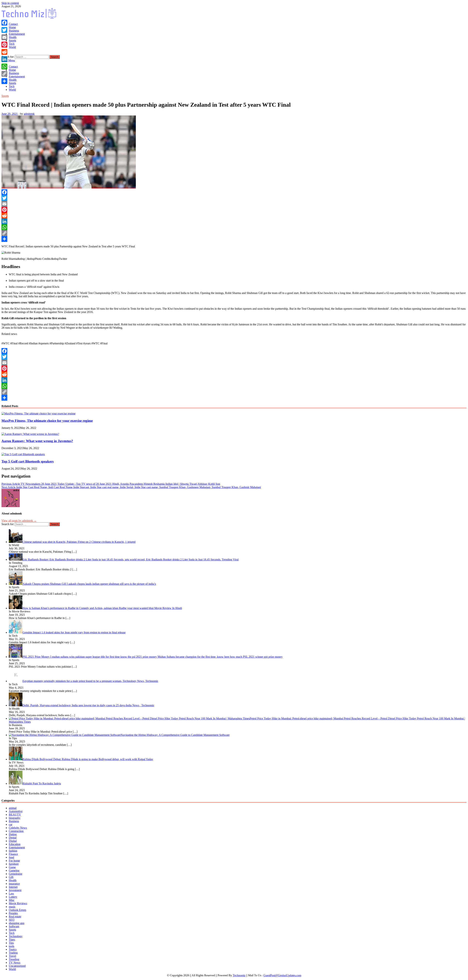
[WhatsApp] (234, 227)
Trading (13, 952)
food (11, 857)
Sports (12, 40)
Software (14, 926)
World (12, 47)
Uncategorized (17, 965)
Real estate (15, 916)
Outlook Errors (17, 909)
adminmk (29, 113)
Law (11, 893)
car (10, 824)
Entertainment (17, 33)
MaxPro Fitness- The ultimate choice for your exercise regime (47, 421)
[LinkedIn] (234, 221)
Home (12, 27)
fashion (13, 850)
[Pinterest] (234, 210)
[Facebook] (234, 192)
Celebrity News (18, 827)
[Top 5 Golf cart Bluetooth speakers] (23, 454)
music (12, 906)
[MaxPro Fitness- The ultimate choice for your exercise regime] (38, 413)
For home (14, 860)
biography (14, 817)
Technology (15, 936)
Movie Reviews (18, 903)
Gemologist (15, 873)
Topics (12, 949)
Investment (15, 890)
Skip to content (10, 3)
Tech (11, 43)
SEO (11, 919)
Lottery (13, 896)
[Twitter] (234, 198)
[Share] (234, 239)
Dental (12, 837)
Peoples (13, 913)
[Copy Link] (234, 233)
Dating (13, 834)
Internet (13, 886)
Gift (11, 877)
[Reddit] (234, 216)
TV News (14, 962)
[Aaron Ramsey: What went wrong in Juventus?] (30, 434)
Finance (13, 854)
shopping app (16, 923)
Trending (14, 959)
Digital (13, 840)
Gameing (14, 870)
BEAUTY (15, 814)
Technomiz (239, 975)
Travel (12, 956)
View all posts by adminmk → (19, 520)
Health (12, 37)
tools (11, 946)
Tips (11, 942)
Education (14, 844)
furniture (14, 863)
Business (14, 30)
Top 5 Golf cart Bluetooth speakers (27, 461)
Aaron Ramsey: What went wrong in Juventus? (37, 441)
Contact (13, 24)
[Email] (234, 204)
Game (12, 867)
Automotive (15, 811)
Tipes (12, 939)
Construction (16, 831)
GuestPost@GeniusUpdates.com (282, 975)
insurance (14, 883)
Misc (11, 900)
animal (12, 808)
